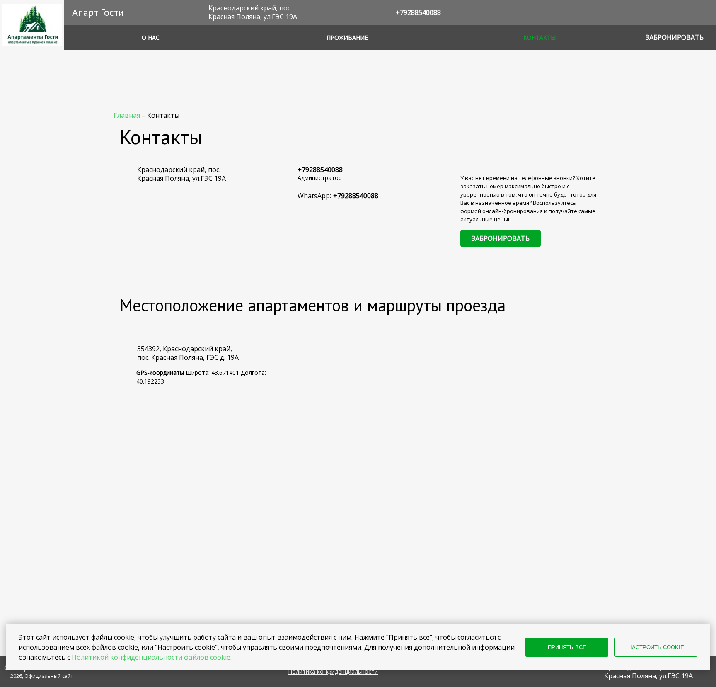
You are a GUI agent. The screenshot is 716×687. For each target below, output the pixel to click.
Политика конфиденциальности (333, 672)
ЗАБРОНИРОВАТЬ (501, 238)
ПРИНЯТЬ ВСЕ (567, 647)
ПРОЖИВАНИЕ (347, 37)
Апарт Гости (98, 12)
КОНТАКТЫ (539, 37)
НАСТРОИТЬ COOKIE (656, 647)
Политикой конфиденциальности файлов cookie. (152, 657)
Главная (128, 115)
